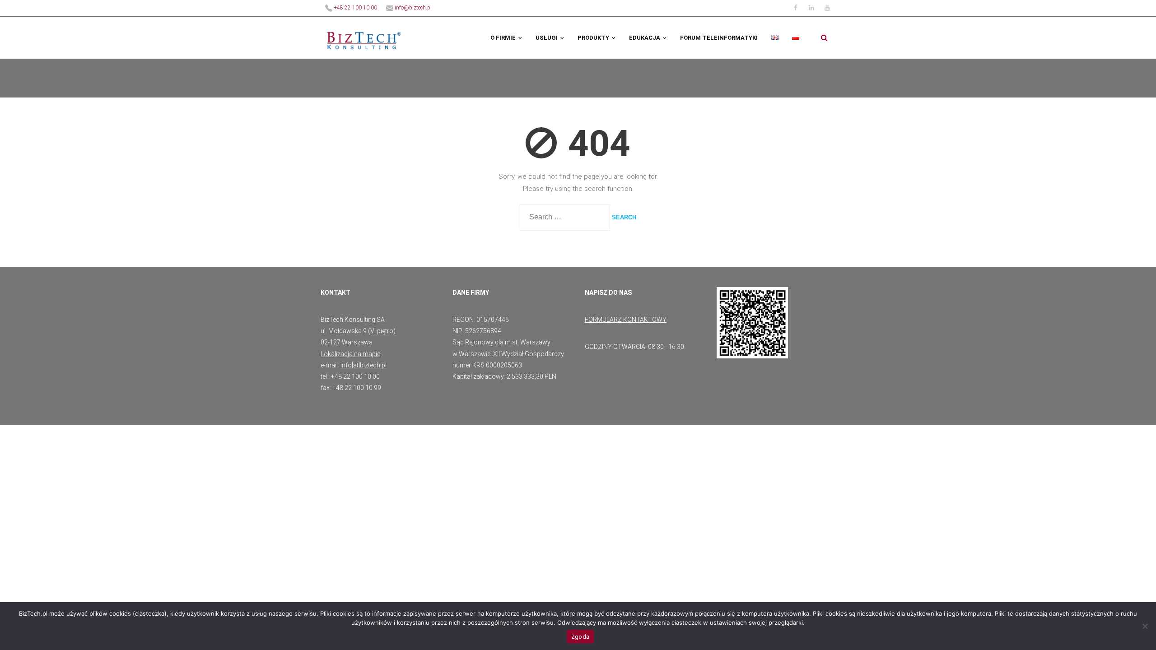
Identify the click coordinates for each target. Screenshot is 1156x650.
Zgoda (580, 636)
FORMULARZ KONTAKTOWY (626, 319)
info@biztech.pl (412, 8)
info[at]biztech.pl (363, 365)
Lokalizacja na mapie (350, 354)
